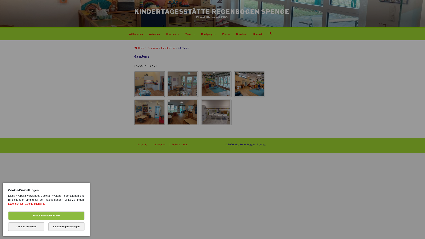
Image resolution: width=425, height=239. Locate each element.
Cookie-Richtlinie (35, 203)
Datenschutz (15, 203)
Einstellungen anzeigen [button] (66, 226)
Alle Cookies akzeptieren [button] (46, 215)
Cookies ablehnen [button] (26, 226)
